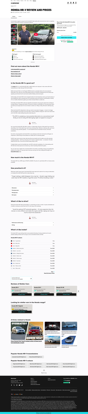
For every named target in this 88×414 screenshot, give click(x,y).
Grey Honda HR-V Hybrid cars (19, 366)
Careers (49, 378)
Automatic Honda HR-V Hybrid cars (19, 356)
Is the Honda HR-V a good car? (18, 69)
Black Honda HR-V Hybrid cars (36, 363)
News (31, 0)
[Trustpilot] (66, 42)
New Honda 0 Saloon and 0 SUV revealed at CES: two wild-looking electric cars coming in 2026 (69, 333)
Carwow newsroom (34, 382)
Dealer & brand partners (51, 379)
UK (12, 394)
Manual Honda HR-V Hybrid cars (35, 356)
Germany (16, 394)
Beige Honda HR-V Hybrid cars (19, 363)
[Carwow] (15, 3)
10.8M (13, 12)
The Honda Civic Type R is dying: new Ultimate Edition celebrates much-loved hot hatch (52, 333)
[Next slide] (78, 291)
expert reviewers (28, 51)
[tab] (14, 16)
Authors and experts (34, 381)
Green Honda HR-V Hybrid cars (69, 363)
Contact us (32, 379)
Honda (14, 86)
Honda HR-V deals (15, 151)
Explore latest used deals (66, 37)
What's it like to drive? (16, 73)
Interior (20, 16)
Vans (28, 0)
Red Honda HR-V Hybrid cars (35, 366)
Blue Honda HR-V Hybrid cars (52, 363)
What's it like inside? (16, 76)
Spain (22, 394)
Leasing (18, 0)
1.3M (21, 12)
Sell (25, 0)
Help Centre (13, 378)
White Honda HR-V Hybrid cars (69, 366)
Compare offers (21, 294)
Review (14, 16)
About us (32, 378)
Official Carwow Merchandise (35, 384)
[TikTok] (22, 385)
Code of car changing (73, 391)
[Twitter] (14, 385)
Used (15, 0)
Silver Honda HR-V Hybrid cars (52, 366)
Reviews (34, 0)
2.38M (25, 12)
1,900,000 (17, 12)
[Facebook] (11, 385)
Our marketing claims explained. (17, 399)
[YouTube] (19, 385)
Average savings (13, 401)
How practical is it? (15, 71)
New (12, 0)
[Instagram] (17, 385)
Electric (22, 0)
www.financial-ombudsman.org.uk (69, 406)
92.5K (29, 12)
